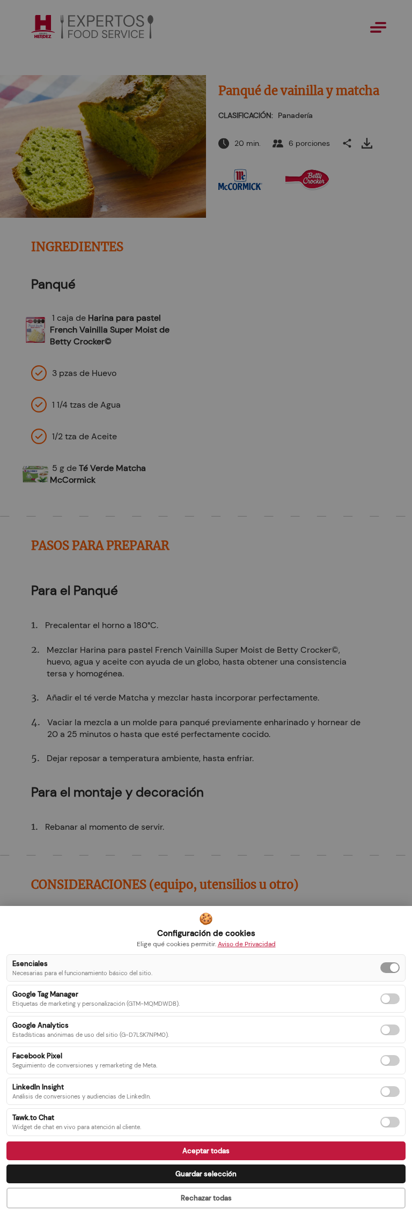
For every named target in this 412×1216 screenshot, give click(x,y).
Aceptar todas (206, 1150)
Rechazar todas (206, 1198)
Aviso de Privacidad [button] (247, 944)
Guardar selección (206, 1173)
